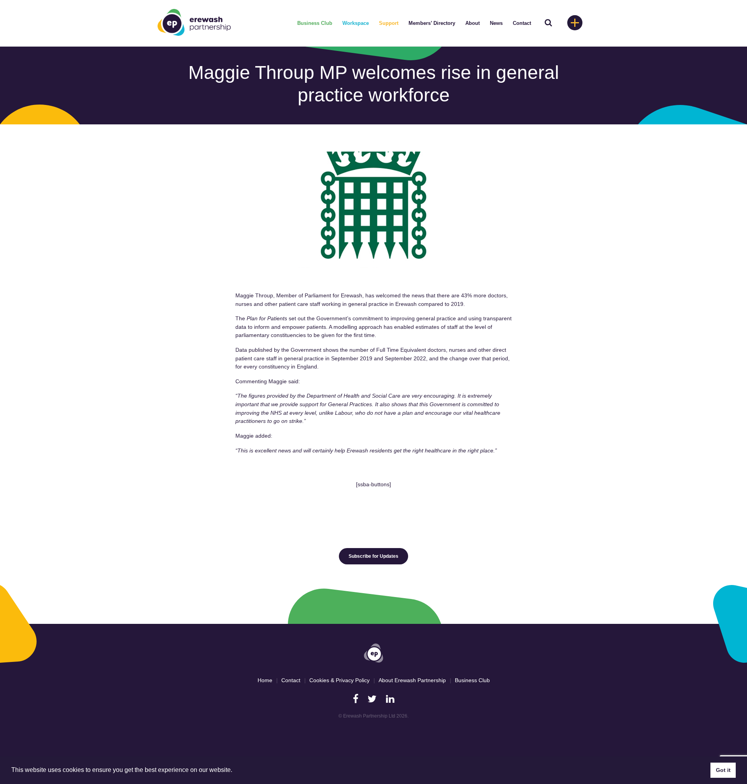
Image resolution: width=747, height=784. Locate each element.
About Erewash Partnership (412, 680)
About (472, 23)
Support (388, 23)
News (496, 23)
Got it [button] (723, 770)
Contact (522, 23)
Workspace (355, 23)
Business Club (314, 23)
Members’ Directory (432, 23)
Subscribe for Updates (373, 556)
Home (265, 680)
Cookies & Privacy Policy (339, 680)
